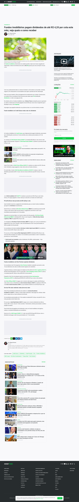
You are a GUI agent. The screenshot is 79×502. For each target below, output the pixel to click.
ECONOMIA (23, 474)
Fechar (59, 498)
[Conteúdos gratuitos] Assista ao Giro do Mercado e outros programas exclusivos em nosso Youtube (63, 69)
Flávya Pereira (13, 33)
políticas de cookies (39, 498)
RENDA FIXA (23, 476)
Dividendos (7, 24)
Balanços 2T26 (56, 1)
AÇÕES (56, 470)
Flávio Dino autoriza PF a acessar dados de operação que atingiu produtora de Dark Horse (31, 398)
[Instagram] (62, 1)
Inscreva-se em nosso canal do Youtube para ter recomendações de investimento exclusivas (64, 74)
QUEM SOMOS (6, 468)
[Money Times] (11, 1)
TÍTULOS (56, 489)
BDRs (56, 474)
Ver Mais (43, 361)
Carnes (18, 419)
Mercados (15, 158)
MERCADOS (23, 470)
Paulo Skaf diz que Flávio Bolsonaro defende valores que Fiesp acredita (31, 367)
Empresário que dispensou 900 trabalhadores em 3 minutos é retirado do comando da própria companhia (64, 164)
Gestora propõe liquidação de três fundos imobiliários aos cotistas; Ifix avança (64, 173)
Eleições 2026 (19, 364)
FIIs (34, 353)
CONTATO (6, 472)
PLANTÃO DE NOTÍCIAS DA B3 (40, 483)
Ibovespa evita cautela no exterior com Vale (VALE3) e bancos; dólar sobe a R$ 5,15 (29, 160)
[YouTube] (65, 1)
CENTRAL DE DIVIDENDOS (39, 474)
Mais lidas (57, 160)
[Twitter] (74, 1)
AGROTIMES (72, 470)
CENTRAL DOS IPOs (38, 470)
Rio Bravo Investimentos (16, 356)
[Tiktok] (72, 1)
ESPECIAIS (23, 487)
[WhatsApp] (68, 1)
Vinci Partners (32, 356)
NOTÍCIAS (22, 468)
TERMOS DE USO (7, 474)
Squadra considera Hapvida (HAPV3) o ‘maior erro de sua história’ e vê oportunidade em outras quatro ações (64, 192)
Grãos (18, 435)
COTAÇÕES (57, 468)
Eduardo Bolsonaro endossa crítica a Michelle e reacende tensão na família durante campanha (29, 406)
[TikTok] (72, 464)
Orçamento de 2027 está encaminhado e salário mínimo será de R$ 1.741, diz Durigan (29, 149)
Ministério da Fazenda (17, 147)
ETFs (56, 487)
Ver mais (72, 160)
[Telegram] (70, 1)
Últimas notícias (31, 1)
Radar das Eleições (47, 1)
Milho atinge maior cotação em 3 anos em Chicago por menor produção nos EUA (30, 437)
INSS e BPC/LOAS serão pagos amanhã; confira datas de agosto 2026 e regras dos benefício (65, 177)
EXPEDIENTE (6, 470)
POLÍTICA (22, 483)
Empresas (14, 152)
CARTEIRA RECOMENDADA (40, 468)
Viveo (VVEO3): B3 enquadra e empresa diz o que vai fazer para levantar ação (31, 414)
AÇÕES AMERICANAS (59, 476)
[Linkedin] (66, 1)
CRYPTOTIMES (72, 468)
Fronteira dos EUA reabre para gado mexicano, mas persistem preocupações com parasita (30, 422)
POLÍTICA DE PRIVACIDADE (9, 476)
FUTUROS (57, 483)
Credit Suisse (19, 133)
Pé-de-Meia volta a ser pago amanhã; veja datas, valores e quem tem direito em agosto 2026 (65, 169)
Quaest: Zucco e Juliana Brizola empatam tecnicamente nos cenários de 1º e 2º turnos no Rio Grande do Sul (30, 375)
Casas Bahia (38, 1)
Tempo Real (25, 356)
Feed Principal (29, 353)
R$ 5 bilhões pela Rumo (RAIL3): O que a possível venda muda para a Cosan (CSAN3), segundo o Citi (64, 182)
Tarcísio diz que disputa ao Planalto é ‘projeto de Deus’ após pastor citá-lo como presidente (30, 383)
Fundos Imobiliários (41, 353)
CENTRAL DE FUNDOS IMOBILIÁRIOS (41, 472)
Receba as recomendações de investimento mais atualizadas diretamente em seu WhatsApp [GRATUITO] (64, 79)
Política (19, 427)
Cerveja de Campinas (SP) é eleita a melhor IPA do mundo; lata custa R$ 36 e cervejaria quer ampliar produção (64, 187)
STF (18, 396)
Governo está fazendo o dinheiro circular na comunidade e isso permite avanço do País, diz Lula (31, 429)
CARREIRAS (23, 485)
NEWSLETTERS (38, 485)
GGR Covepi (7, 356)
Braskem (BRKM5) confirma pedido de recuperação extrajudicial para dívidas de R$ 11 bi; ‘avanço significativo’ (28, 155)
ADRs (56, 485)
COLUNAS (37, 476)
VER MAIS (72, 84)
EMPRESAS (23, 472)
